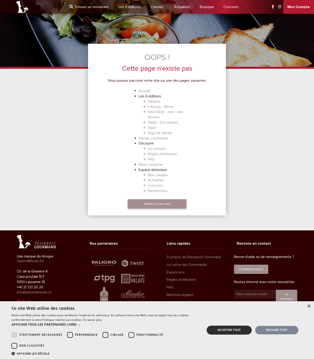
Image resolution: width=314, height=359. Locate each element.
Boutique (207, 7)
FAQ (151, 159)
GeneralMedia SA (30, 261)
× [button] (309, 306)
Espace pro (176, 272)
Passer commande (153, 138)
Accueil (144, 91)
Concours (231, 7)
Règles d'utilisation (162, 154)
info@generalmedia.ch (34, 292)
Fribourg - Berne (160, 106)
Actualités (182, 7)
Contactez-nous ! (251, 269)
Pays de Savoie (160, 133)
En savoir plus (92, 320)
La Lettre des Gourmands (187, 264)
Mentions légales (180, 294)
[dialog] (157, 330)
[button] (105, 324)
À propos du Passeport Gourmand (194, 257)
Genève (154, 101)
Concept (157, 7)
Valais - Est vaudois (163, 122)
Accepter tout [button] (229, 330)
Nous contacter (151, 164)
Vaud (152, 127)
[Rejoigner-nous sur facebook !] (272, 7)
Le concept (157, 148)
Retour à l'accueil (157, 204)
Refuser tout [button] (277, 330)
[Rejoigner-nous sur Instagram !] (279, 7)
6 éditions (129, 7)
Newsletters (158, 190)
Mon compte (158, 175)
